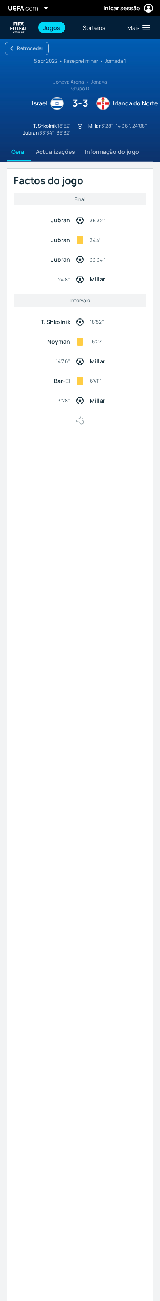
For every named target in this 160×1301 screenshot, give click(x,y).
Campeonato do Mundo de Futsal (19, 27)
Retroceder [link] (30, 48)
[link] (52, 27)
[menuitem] (56, 27)
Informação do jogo (112, 151)
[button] (137, 27)
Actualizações (55, 151)
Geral (18, 151)
